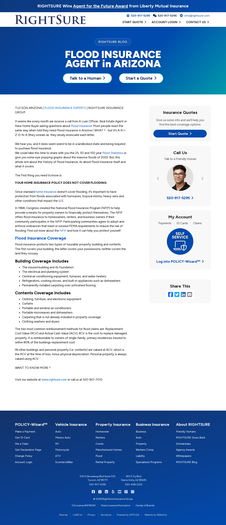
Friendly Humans (186, 431)
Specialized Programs (149, 462)
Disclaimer (106, 514)
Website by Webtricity (156, 514)
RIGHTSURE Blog (186, 462)
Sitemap (63, 514)
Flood (99, 456)
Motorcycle (62, 449)
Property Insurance (113, 424)
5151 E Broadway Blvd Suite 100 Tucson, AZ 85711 (97, 478)
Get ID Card (22, 437)
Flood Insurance (81, 126)
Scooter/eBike (64, 462)
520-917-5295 (178, 198)
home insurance (46, 191)
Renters (100, 437)
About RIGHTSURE (193, 424)
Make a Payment (25, 431)
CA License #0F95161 (84, 505)
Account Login (23, 462)
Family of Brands (145, 505)
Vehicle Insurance (71, 424)
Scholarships (183, 443)
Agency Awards (185, 449)
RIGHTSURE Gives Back (190, 437)
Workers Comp (145, 449)
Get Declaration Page (28, 449)
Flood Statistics (112, 153)
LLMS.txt (77, 514)
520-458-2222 (133, 484)
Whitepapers (183, 456)
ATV (58, 456)
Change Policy (23, 456)
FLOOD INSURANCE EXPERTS (65, 108)
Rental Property (105, 462)
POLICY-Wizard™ (31, 424)
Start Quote (178, 134)
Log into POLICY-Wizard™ (178, 261)
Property (141, 443)
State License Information (115, 505)
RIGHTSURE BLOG (113, 42)
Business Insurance (152, 424)
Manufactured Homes (109, 449)
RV (57, 443)
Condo (100, 443)
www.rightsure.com (54, 379)
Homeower (102, 431)
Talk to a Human (85, 78)
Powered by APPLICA (128, 514)
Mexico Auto (62, 437)
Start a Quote (139, 78)
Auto (58, 431)
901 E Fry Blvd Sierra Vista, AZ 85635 (133, 478)
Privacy (91, 514)
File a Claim (22, 443)
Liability (140, 456)
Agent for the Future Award (100, 5)
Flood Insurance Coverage (40, 238)
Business (141, 431)
